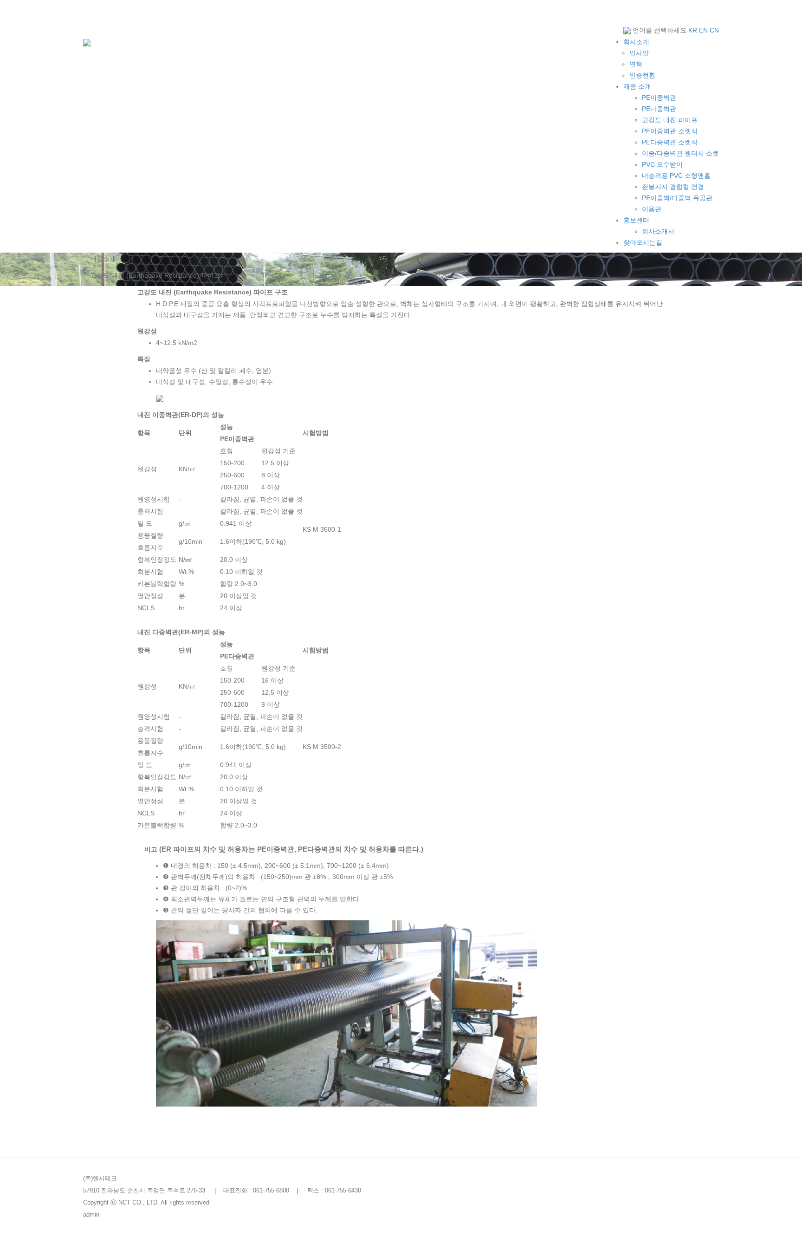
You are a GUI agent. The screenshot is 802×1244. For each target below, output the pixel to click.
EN (703, 30)
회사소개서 (658, 231)
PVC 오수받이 (662, 164)
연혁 (635, 64)
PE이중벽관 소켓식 (670, 131)
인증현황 (642, 75)
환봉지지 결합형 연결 (673, 186)
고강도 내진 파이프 (670, 120)
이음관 (651, 209)
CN (714, 30)
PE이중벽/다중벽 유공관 (677, 198)
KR (692, 30)
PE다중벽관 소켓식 (670, 142)
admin (91, 1214)
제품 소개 (637, 86)
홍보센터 (636, 220)
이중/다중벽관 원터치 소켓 (680, 153)
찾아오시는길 (642, 242)
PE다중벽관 (659, 108)
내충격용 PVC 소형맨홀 (676, 175)
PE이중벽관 (659, 97)
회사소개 (636, 42)
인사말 (639, 53)
